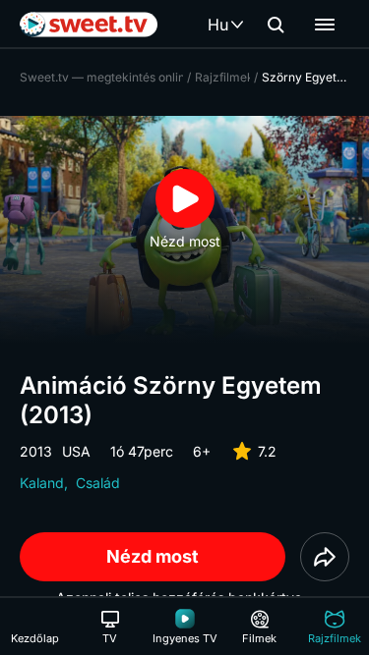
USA (76, 451)
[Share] (324, 556)
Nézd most (152, 556)
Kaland (42, 482)
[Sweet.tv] (88, 24)
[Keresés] (275, 24)
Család (98, 482)
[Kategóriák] (324, 24)
